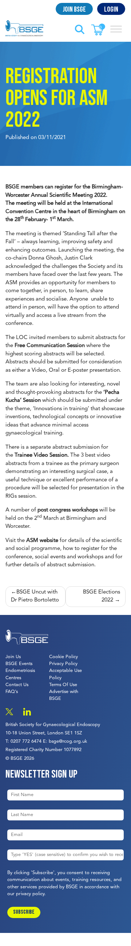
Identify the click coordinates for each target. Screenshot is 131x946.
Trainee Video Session (41, 455)
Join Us (13, 657)
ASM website (42, 540)
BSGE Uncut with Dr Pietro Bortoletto (35, 596)
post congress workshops (67, 510)
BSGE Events (18, 663)
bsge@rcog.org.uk (68, 741)
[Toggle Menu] (116, 28)
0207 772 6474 (26, 741)
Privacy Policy (63, 663)
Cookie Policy (63, 657)
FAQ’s (11, 691)
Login (111, 9)
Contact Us (16, 684)
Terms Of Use (63, 684)
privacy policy (30, 894)
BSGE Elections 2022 (101, 596)
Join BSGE (74, 9)
